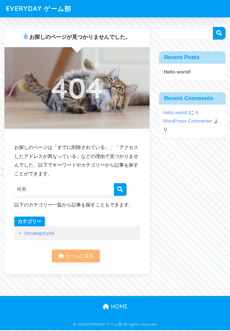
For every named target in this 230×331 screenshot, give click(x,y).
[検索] (120, 189)
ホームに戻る (79, 256)
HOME (118, 306)
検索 (219, 33)
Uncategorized (39, 233)
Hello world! (177, 72)
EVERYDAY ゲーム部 (38, 8)
